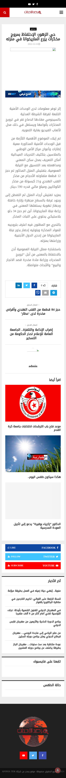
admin (33, 366)
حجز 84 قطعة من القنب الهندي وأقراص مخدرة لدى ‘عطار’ (33, 312)
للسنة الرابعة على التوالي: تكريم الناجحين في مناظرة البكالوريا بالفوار (36, 601)
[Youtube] (23, 755)
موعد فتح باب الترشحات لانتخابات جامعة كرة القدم (34, 428)
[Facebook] (42, 755)
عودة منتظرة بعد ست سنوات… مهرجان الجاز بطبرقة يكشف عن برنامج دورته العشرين (37, 646)
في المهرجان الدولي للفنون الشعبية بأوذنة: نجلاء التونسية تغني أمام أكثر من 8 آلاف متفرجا (34, 612)
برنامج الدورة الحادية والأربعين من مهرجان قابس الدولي (35, 623)
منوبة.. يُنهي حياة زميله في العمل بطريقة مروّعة (34, 590)
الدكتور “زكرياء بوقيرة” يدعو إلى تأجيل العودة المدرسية (37, 525)
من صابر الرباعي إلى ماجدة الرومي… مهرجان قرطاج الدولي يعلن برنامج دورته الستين (36, 635)
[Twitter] (33, 755)
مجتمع (33, 29)
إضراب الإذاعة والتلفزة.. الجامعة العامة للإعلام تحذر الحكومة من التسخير (31, 334)
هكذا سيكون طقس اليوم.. (44, 477)
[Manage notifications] (58, 770)
